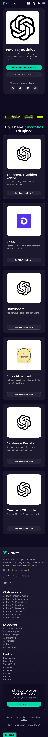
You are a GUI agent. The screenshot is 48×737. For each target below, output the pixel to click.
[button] (39, 3)
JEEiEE (24, 720)
